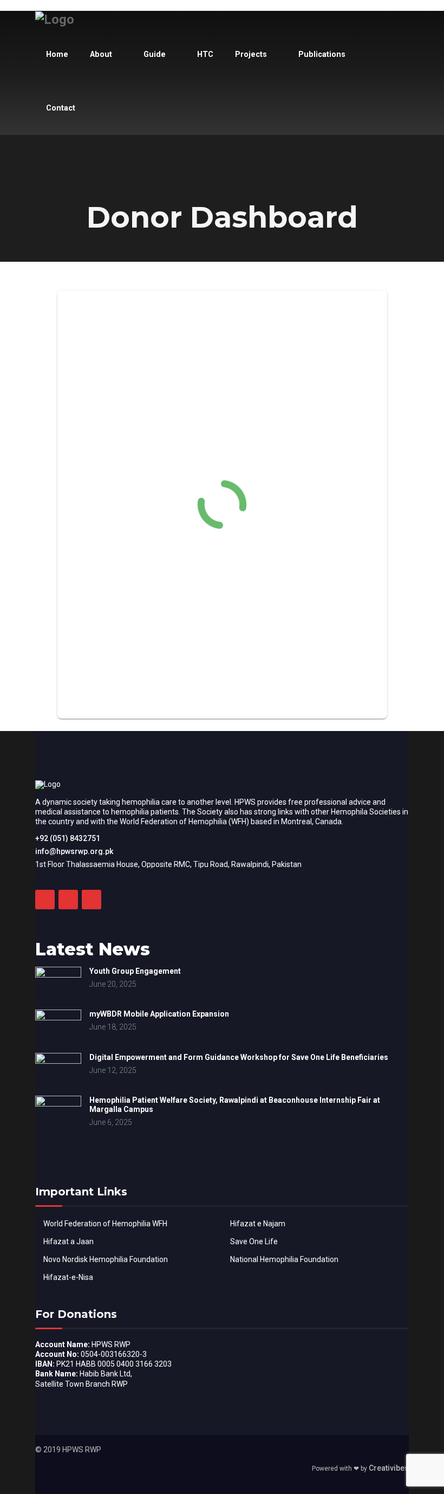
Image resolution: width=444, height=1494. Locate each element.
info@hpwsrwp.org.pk (74, 851)
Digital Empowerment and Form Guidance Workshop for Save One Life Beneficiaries (238, 1057)
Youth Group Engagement (135, 971)
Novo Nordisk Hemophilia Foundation (105, 1259)
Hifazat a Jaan (68, 1241)
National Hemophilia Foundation (284, 1259)
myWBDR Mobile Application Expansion (159, 1014)
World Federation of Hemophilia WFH (105, 1223)
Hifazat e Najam (257, 1223)
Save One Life (254, 1241)
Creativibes (389, 1468)
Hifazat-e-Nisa (68, 1277)
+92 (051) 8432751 (67, 838)
